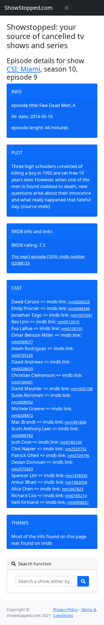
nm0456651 (78, 502)
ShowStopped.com (28, 7)
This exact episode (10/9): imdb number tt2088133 (48, 260)
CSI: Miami (23, 69)
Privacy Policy (65, 609)
